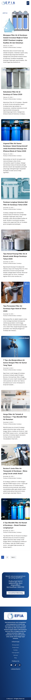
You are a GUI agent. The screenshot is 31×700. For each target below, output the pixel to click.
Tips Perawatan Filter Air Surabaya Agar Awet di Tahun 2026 (14, 308)
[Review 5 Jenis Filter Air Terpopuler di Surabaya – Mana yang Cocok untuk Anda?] (15, 455)
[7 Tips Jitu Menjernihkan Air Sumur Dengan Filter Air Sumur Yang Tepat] (15, 346)
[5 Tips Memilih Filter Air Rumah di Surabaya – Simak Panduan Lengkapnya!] (15, 509)
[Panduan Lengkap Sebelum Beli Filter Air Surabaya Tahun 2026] (15, 188)
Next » (13, 557)
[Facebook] (11, 665)
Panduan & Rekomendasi (9, 47)
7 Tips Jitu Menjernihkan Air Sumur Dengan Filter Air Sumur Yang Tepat (15, 362)
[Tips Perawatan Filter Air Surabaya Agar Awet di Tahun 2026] (15, 292)
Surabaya (19, 47)
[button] (28, 3)
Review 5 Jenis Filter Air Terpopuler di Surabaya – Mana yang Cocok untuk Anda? (15, 471)
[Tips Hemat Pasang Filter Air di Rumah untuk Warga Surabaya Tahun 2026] (15, 240)
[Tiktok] (15, 665)
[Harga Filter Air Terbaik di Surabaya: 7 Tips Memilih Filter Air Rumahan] (15, 400)
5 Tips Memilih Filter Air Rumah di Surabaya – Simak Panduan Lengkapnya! (15, 525)
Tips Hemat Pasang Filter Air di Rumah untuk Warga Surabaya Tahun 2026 (15, 256)
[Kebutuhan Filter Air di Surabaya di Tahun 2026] (15, 78)
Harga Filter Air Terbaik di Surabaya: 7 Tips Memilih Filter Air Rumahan (15, 416)
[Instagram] (19, 665)
